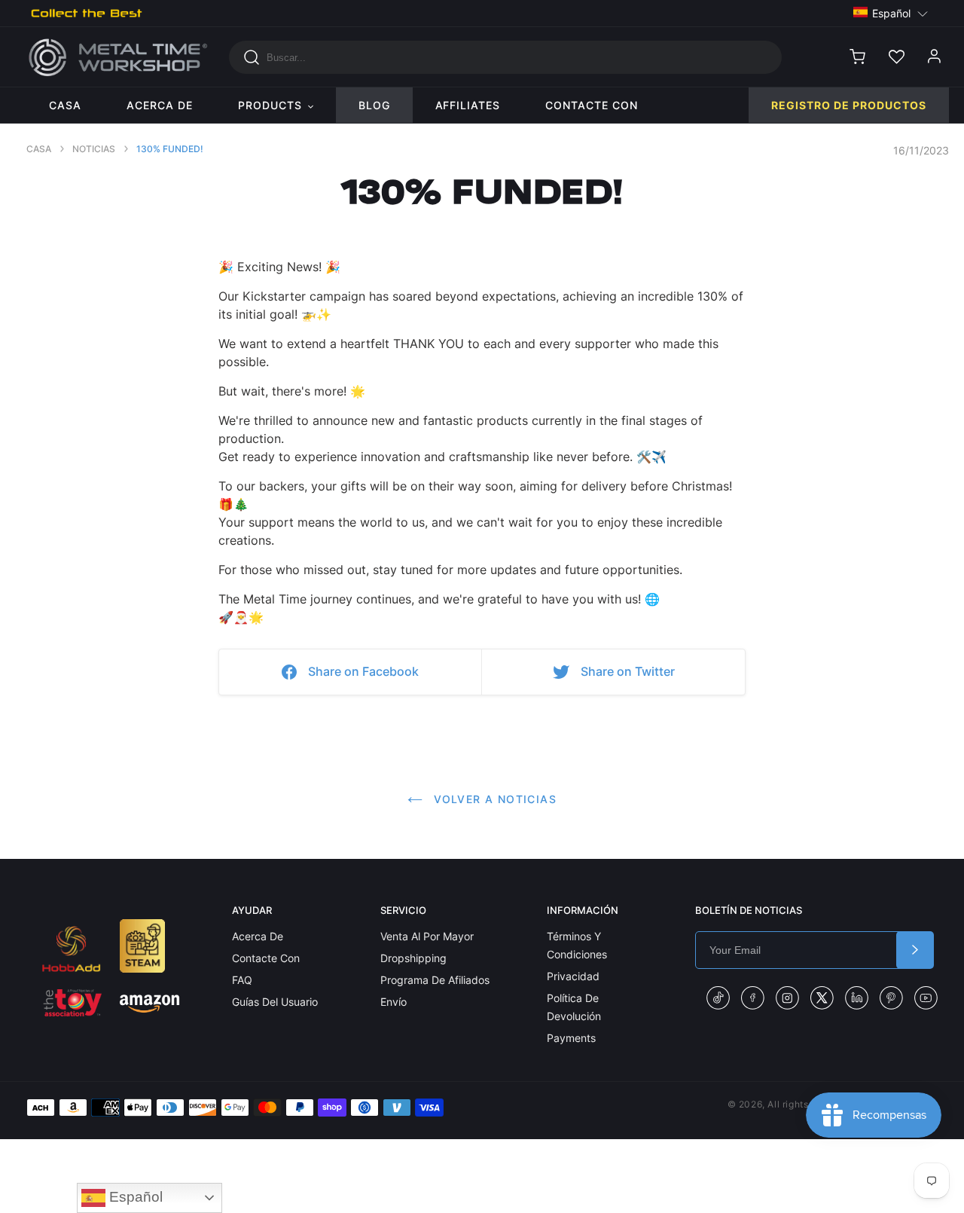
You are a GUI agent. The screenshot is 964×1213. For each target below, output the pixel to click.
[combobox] (505, 57)
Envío (393, 1001)
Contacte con (266, 958)
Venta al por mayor (427, 936)
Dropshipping (413, 958)
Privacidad (573, 976)
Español (134, 1197)
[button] (891, 12)
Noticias (93, 148)
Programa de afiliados (435, 979)
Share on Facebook (363, 671)
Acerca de (257, 936)
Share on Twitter (628, 671)
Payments (571, 1037)
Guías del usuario (275, 1001)
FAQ (242, 979)
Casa (38, 148)
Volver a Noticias (493, 799)
